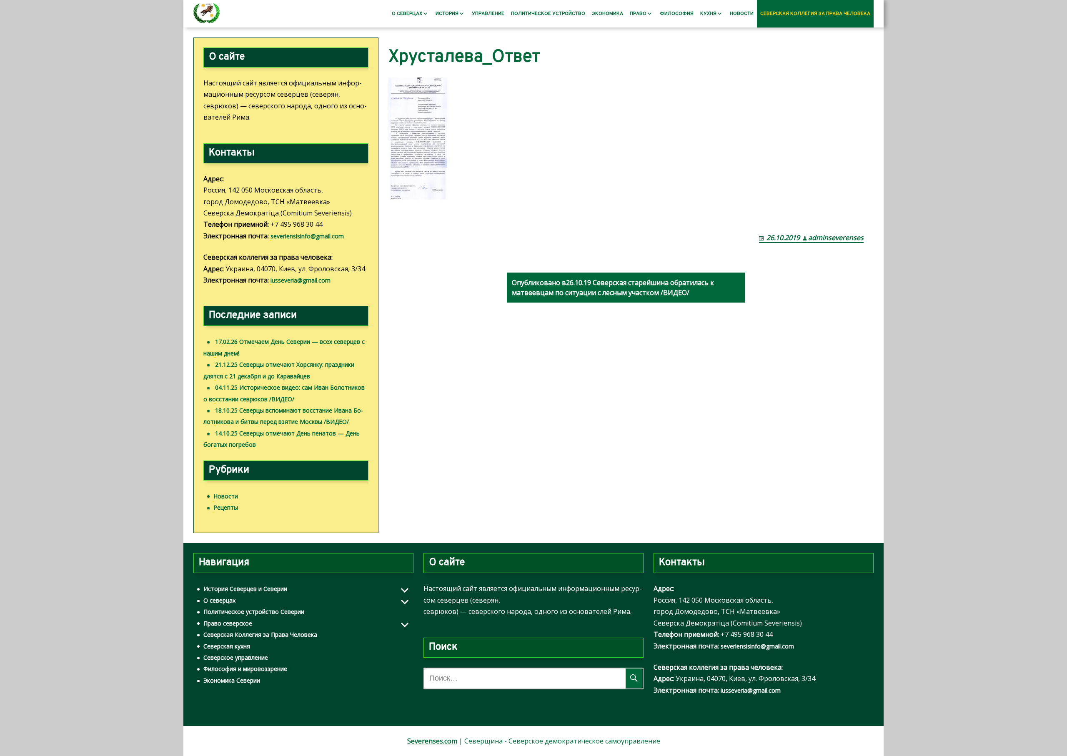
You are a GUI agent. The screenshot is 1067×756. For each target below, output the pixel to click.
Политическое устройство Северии (253, 612)
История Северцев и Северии (245, 589)
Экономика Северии (231, 680)
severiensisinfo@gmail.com (307, 236)
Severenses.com (432, 741)
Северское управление (235, 657)
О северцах (407, 13)
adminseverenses (836, 237)
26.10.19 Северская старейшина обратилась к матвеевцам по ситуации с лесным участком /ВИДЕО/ (613, 287)
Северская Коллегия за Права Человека (815, 13)
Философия (677, 13)
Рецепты (225, 507)
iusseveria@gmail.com (301, 280)
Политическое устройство (548, 13)
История (447, 13)
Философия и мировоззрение (245, 669)
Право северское (227, 623)
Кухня (708, 13)
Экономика (607, 13)
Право (638, 13)
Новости (742, 13)
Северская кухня (226, 646)
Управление (488, 13)
